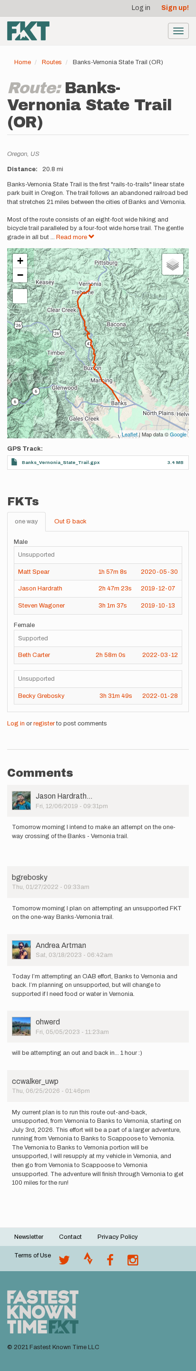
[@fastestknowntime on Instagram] (132, 1262)
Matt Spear (33, 572)
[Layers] (172, 264)
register (44, 723)
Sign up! (175, 7)
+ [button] (20, 261)
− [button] (20, 275)
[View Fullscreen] (20, 296)
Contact (70, 1237)
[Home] (28, 30)
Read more (72, 237)
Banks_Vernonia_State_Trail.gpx (61, 462)
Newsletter (28, 1237)
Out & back (70, 521)
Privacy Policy (118, 1237)
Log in (141, 7)
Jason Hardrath (40, 588)
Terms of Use (32, 1255)
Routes (52, 62)
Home (22, 62)
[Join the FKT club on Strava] (88, 1262)
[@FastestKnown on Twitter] (64, 1262)
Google (178, 434)
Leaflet (129, 434)
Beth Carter (34, 655)
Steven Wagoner (41, 605)
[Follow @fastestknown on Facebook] (110, 1262)
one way (26, 521)
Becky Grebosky (41, 696)
